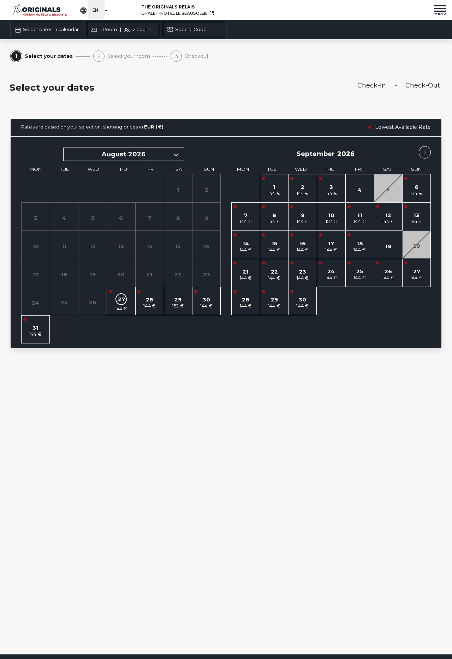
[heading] (153, 88)
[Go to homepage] (39, 10)
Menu (440, 13)
